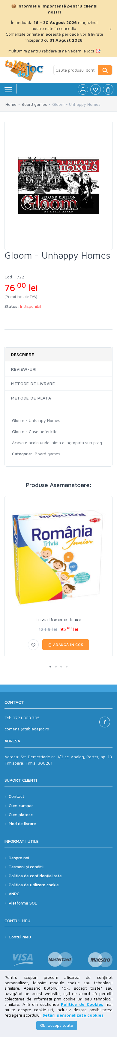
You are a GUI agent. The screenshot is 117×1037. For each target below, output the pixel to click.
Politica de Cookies (82, 1004)
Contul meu (20, 936)
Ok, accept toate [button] (56, 1025)
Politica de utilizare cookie (34, 884)
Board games (34, 104)
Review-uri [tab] (24, 369)
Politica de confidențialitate (35, 875)
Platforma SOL (23, 902)
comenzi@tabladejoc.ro (26, 728)
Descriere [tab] (22, 354)
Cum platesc (21, 814)
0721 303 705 (26, 717)
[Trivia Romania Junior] (58, 557)
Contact (16, 796)
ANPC (14, 893)
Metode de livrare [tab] (33, 383)
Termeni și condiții (26, 866)
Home (10, 104)
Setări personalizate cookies (73, 1015)
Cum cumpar (21, 805)
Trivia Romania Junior (58, 619)
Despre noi (19, 857)
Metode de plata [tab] (31, 397)
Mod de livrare (22, 823)
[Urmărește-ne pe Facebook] (104, 722)
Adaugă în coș (67, 644)
